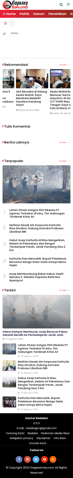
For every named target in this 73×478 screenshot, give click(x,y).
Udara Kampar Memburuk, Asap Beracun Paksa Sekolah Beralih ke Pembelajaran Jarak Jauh (35, 333)
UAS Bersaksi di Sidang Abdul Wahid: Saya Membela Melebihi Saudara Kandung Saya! (18, 98)
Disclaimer (43, 438)
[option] (20, 91)
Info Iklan (60, 438)
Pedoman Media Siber (55, 433)
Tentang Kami (15, 433)
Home (11, 14)
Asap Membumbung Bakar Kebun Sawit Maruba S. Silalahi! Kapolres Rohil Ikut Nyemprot (36, 277)
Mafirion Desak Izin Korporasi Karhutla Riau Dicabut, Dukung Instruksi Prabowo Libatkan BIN (36, 228)
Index (63, 64)
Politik (24, 14)
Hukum (38, 14)
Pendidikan (57, 14)
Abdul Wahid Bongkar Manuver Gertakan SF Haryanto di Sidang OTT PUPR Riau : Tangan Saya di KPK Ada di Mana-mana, (51, 100)
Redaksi (33, 433)
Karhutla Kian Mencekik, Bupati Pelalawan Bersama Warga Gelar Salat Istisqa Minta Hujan (37, 262)
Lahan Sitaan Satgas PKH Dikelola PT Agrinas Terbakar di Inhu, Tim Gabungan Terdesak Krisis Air (37, 213)
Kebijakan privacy (21, 438)
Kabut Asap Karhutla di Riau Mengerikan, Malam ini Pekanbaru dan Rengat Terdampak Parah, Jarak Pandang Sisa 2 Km (37, 245)
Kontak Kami (37, 443)
